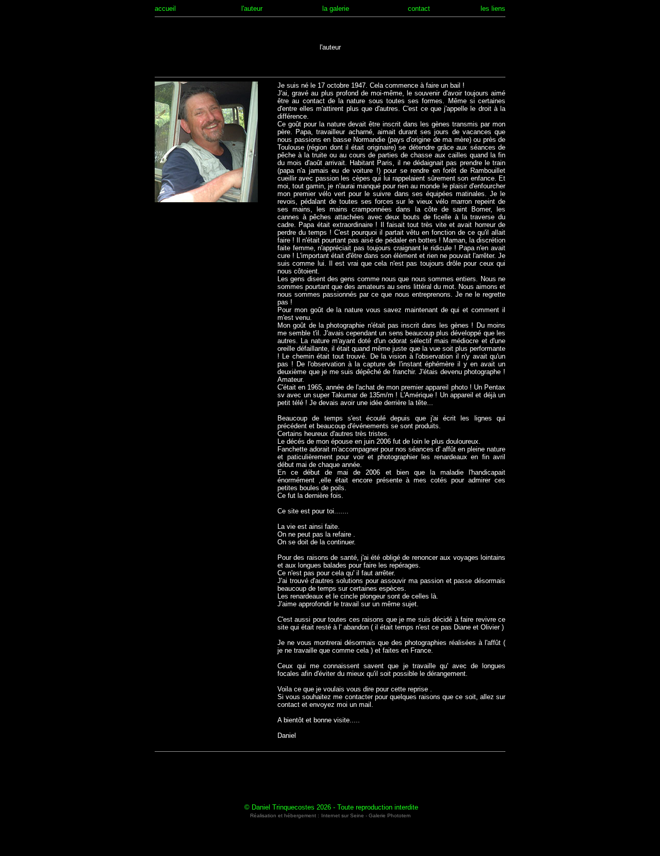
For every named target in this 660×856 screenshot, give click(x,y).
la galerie (335, 8)
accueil (165, 8)
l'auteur (251, 8)
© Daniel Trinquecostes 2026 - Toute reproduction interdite (331, 807)
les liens (493, 8)
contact (419, 8)
